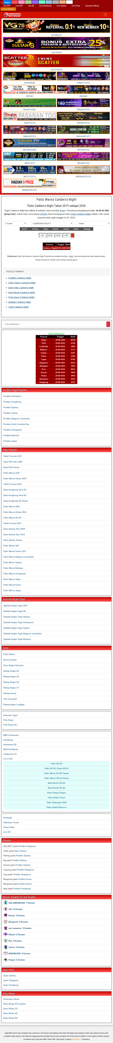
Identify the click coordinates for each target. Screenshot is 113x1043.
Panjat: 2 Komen (17, 960)
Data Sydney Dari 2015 (14, 534)
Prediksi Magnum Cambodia (16, 418)
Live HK (31, 6)
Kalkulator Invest (11, 822)
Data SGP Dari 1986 (12, 462)
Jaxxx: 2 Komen (17, 947)
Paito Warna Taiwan (12, 562)
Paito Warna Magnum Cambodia (18, 557)
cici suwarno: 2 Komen (20, 928)
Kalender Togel (10, 715)
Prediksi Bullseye (11, 435)
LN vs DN (7, 759)
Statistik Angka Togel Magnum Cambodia (22, 633)
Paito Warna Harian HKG (14, 512)
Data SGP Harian (11, 467)
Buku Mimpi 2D (10, 1008)
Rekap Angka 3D (11, 676)
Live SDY (6, 6)
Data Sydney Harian (12, 540)
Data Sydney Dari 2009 (14, 529)
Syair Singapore (10, 980)
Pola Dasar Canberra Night (21, 297)
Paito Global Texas (56, 797)
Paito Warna (9, 654)
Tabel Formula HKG (12, 484)
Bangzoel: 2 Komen (18, 922)
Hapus (7, 2)
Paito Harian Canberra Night (21, 283)
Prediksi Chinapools (12, 430)
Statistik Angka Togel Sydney (16, 617)
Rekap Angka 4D (11, 682)
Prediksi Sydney (10, 407)
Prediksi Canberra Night (19, 278)
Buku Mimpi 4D (10, 1018)
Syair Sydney (20, 851)
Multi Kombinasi (10, 749)
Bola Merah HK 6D (56, 788)
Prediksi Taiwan (10, 413)
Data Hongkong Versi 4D (14, 490)
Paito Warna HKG (11, 506)
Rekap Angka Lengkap (13, 704)
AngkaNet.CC (76, 1039)
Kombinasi (8, 740)
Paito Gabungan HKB (57, 802)
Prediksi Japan (10, 441)
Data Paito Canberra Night (21, 287)
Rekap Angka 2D (11, 671)
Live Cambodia (45, 6)
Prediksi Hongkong (22, 888)
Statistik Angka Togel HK (14, 611)
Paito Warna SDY (11, 545)
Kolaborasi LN (9, 754)
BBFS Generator (11, 735)
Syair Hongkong (10, 985)
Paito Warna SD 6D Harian (56, 773)
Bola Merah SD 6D (56, 783)
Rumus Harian (10, 660)
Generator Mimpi (92, 6)
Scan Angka (8, 9)
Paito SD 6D (56, 763)
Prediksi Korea (24, 879)
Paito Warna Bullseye (13, 568)
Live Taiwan (61, 6)
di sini (62, 210)
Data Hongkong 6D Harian (15, 501)
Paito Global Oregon (56, 793)
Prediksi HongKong (12, 402)
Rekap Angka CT (11, 688)
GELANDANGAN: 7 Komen (22, 903)
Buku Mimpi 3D (10, 1013)
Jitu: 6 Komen (16, 909)
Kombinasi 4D (9, 744)
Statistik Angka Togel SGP (15, 605)
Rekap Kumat (9, 693)
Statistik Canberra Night (19, 302)
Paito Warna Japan (12, 590)
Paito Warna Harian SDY (14, 551)
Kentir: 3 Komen (17, 915)
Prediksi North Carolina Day (16, 424)
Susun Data (8, 827)
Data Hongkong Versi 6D (14, 495)
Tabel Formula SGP (12, 456)
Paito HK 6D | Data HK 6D (56, 768)
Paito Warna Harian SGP (14, 478)
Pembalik (7, 818)
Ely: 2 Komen (15, 941)
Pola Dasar (8, 720)
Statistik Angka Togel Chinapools (18, 622)
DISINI (44, 214)
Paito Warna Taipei (12, 579)
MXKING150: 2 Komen (19, 953)
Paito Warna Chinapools (14, 573)
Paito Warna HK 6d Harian (56, 778)
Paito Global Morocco (56, 807)
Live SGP (19, 6)
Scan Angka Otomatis (13, 665)
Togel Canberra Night (80, 214)
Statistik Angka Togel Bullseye (17, 639)
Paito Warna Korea (12, 585)
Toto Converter (10, 699)
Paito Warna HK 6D (12, 517)
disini (71, 256)
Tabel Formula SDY (12, 523)
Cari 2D (6, 832)
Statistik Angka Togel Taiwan (16, 628)
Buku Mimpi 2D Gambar (14, 1004)
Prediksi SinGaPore (12, 396)
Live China (76, 6)
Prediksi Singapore (27, 846)
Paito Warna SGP (11, 473)
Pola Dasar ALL (10, 725)
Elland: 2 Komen (17, 934)
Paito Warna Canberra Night (56, 199)
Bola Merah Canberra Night (21, 292)
